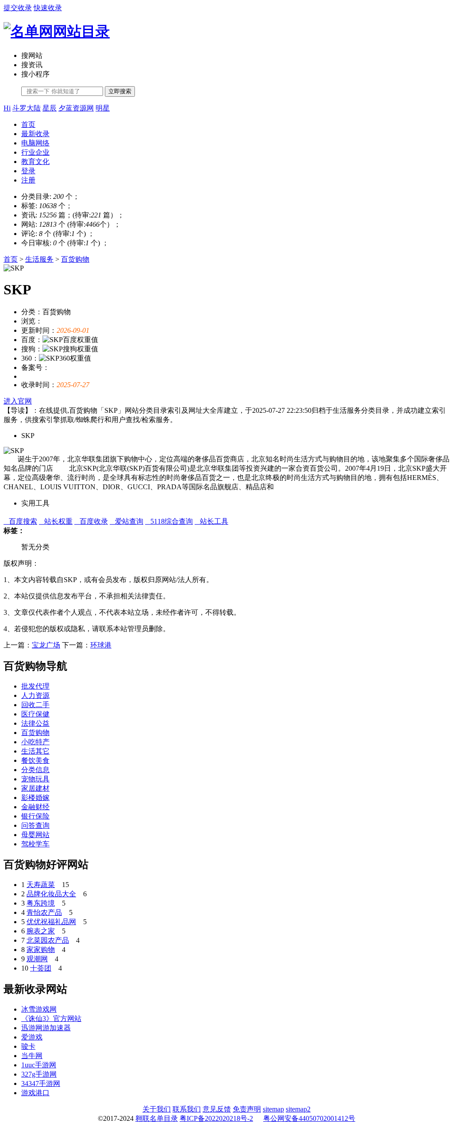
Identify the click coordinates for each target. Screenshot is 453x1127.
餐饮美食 (35, 760)
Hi (7, 108)
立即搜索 (119, 91)
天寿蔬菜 (41, 884)
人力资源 (35, 695)
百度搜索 (20, 521)
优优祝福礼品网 (51, 921)
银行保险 (35, 816)
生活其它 (35, 751)
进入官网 (18, 401)
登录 (28, 171)
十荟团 (40, 968)
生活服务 (39, 259)
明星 (103, 108)
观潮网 (37, 959)
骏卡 (28, 1046)
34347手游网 (40, 1083)
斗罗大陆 (26, 108)
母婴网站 (35, 834)
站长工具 (211, 521)
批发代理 (35, 686)
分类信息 (35, 769)
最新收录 (35, 133)
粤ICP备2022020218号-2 (216, 1118)
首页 (28, 124)
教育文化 (35, 161)
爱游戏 (31, 1037)
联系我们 (187, 1109)
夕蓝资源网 (76, 108)
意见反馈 (217, 1109)
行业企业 (35, 152)
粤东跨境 (41, 903)
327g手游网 (39, 1074)
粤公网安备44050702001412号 (309, 1118)
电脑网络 (35, 143)
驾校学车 (35, 844)
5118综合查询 (169, 521)
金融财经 (35, 807)
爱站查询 (126, 521)
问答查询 (35, 825)
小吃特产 (35, 742)
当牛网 (31, 1055)
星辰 (49, 108)
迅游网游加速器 (46, 1028)
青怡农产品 (44, 912)
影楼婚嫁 (35, 797)
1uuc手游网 (38, 1065)
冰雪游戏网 (39, 1009)
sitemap (273, 1109)
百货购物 (75, 259)
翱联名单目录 (156, 1118)
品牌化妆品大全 (51, 894)
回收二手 (35, 704)
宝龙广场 (46, 645)
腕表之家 (41, 931)
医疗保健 (35, 714)
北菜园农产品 (48, 940)
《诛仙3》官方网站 (51, 1018)
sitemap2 (298, 1109)
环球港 (100, 645)
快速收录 (48, 7)
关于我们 (156, 1109)
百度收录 (91, 521)
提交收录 (18, 7)
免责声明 (247, 1109)
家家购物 (41, 949)
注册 (28, 180)
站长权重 (56, 521)
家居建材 (35, 788)
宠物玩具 (35, 779)
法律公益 (35, 723)
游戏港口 (35, 1093)
